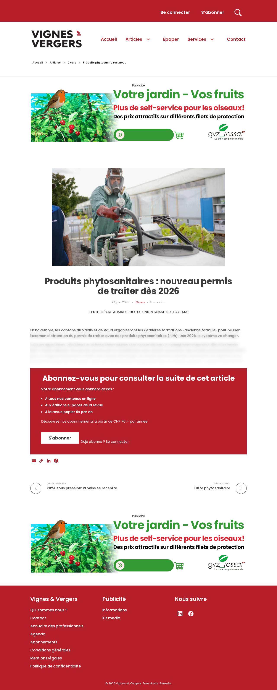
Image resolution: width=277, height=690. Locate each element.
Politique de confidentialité (55, 666)
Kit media (111, 618)
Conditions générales (50, 650)
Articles (55, 62)
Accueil (37, 62)
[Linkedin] (180, 613)
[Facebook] (191, 613)
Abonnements (43, 642)
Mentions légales (46, 658)
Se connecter (117, 441)
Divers (72, 62)
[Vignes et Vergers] (56, 38)
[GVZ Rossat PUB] (138, 114)
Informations (114, 610)
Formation (158, 302)
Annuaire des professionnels (57, 626)
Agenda (37, 634)
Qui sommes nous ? (48, 610)
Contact (38, 618)
